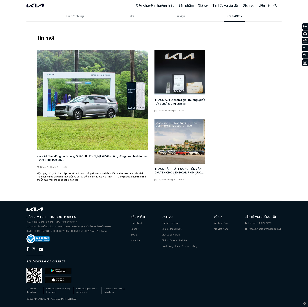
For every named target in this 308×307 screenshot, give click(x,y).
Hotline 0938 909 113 (260, 223)
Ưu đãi (130, 16)
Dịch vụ (248, 6)
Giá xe (203, 6)
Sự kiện (180, 16)
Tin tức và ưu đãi (225, 6)
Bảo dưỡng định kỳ (172, 229)
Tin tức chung (75, 16)
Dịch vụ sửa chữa (171, 234)
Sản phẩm (186, 6)
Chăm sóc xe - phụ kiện (174, 240)
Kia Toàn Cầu (221, 223)
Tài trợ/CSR (234, 16)
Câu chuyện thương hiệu (155, 6)
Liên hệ (264, 6)
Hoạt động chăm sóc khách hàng (179, 246)
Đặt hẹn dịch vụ (170, 223)
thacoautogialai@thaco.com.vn (265, 229)
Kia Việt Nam (221, 229)
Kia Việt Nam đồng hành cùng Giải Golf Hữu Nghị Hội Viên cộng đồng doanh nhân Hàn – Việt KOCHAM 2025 (92, 158)
